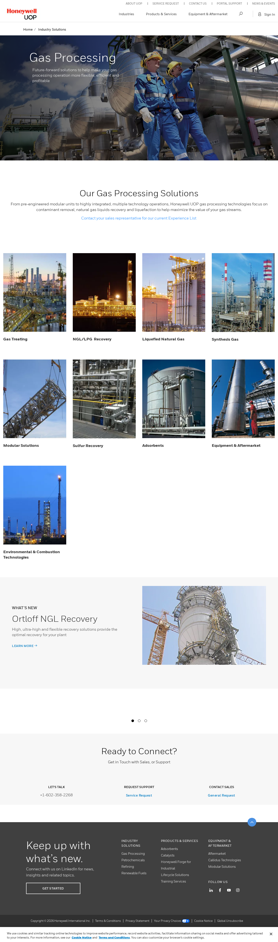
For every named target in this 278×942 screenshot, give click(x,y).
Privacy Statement (137, 920)
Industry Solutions (52, 29)
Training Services (173, 881)
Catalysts (168, 855)
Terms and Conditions (114, 937)
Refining (127, 866)
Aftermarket (217, 853)
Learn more (22, 646)
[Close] (271, 934)
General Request (221, 795)
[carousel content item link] (204, 625)
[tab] (132, 720)
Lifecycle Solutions (175, 875)
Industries (126, 14)
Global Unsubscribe (230, 920)
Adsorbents (169, 849)
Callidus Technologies (224, 860)
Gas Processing (133, 853)
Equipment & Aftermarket (208, 14)
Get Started (53, 888)
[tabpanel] (139, 633)
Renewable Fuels (134, 873)
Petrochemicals (133, 860)
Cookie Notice (203, 920)
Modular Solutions (222, 866)
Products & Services (161, 14)
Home (28, 29)
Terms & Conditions (108, 920)
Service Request (139, 795)
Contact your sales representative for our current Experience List (138, 218)
